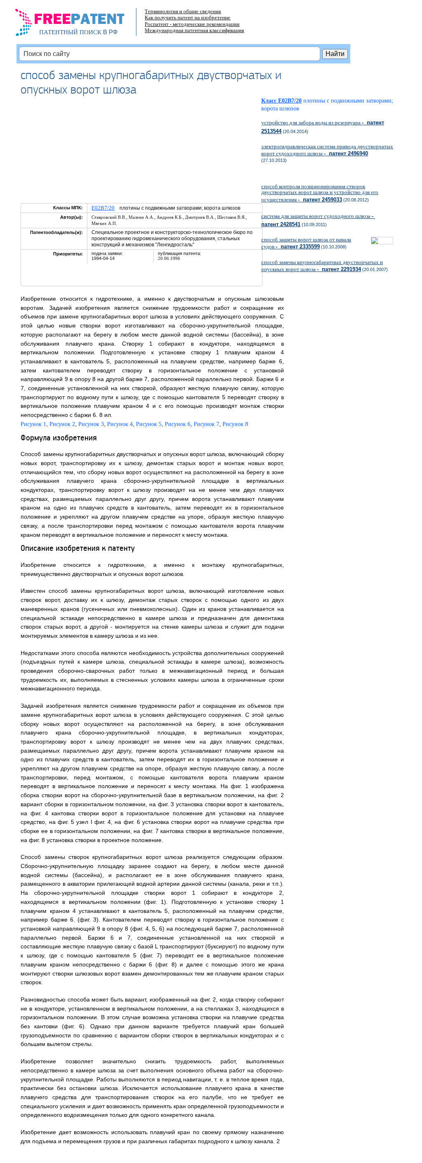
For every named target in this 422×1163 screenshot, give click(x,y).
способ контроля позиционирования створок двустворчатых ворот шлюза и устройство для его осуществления (319, 192)
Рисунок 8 (235, 424)
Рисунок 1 (33, 424)
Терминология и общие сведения (183, 11)
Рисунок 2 (62, 424)
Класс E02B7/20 (281, 101)
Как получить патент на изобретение (187, 17)
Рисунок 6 (177, 424)
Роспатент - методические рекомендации (192, 24)
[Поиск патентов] (78, 24)
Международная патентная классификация (194, 30)
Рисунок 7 (206, 424)
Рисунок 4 (120, 424)
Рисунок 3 (91, 424)
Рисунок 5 (149, 424)
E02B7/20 (103, 208)
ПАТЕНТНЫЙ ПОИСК (70, 32)
